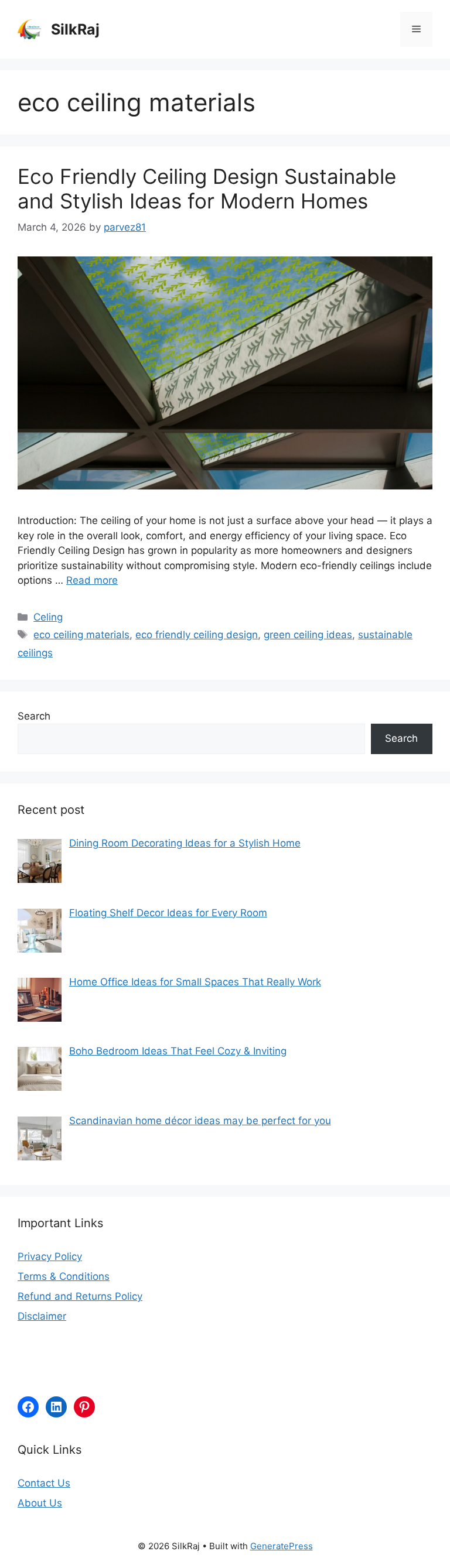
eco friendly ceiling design (196, 635)
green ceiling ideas (308, 635)
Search (34, 716)
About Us (40, 1503)
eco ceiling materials (81, 635)
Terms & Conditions (64, 1276)
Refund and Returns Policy (80, 1296)
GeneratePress (281, 1546)
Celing (48, 617)
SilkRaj (75, 29)
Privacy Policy (50, 1256)
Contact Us (44, 1483)
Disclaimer (42, 1316)
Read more (92, 580)
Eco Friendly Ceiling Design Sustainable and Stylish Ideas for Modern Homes (207, 188)
